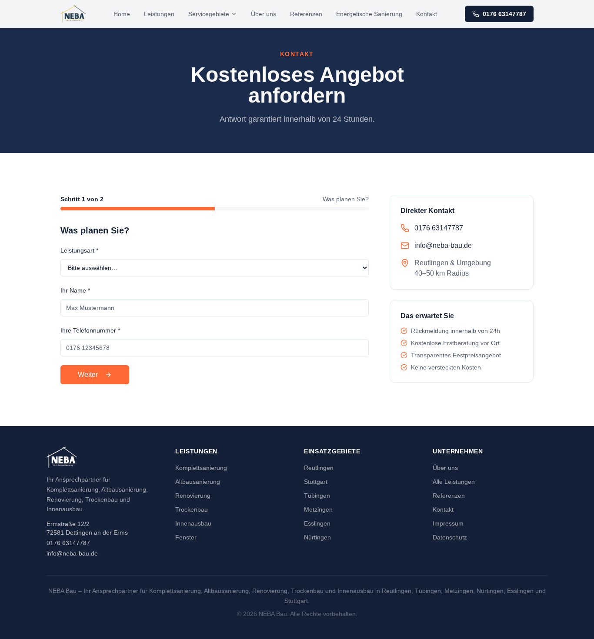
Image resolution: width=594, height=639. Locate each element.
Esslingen (317, 523)
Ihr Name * (75, 290)
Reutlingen (319, 467)
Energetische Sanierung (369, 13)
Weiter (88, 374)
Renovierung (192, 495)
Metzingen (318, 509)
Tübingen (317, 495)
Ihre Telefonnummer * (90, 330)
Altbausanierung (197, 481)
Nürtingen (317, 537)
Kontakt (426, 13)
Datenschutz (450, 537)
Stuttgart (315, 481)
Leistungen (159, 13)
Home (121, 13)
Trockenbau (191, 509)
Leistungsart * (79, 250)
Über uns (263, 13)
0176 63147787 (504, 13)
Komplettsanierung (201, 467)
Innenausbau (193, 523)
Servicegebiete (208, 13)
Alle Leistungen (454, 481)
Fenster (186, 537)
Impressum (448, 523)
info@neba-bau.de (72, 553)
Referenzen (306, 13)
